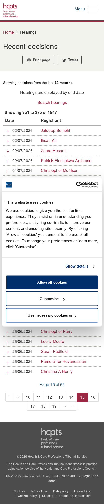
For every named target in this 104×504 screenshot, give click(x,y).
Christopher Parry (56, 331)
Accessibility (82, 491)
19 (54, 406)
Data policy (60, 491)
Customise (49, 299)
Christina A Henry (57, 371)
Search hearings (52, 102)
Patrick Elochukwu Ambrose (66, 160)
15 (82, 397)
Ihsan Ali (49, 140)
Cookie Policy (27, 495)
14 (71, 397)
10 (28, 397)
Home (8, 32)
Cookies (19, 491)
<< (17, 397)
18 (43, 406)
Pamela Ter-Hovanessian (63, 361)
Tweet (72, 59)
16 (93, 397)
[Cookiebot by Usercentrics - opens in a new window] (76, 184)
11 (39, 397)
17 (32, 406)
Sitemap (48, 495)
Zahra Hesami (53, 150)
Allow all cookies (52, 282)
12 (49, 397)
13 (60, 397)
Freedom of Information (75, 495)
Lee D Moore (52, 341)
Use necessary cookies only (52, 315)
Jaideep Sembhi (55, 130)
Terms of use (39, 491)
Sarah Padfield (54, 351)
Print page (41, 59)
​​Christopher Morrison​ (60, 170)
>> (64, 406)
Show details (76, 266)
